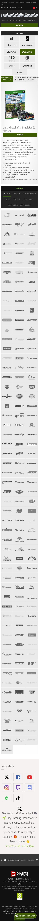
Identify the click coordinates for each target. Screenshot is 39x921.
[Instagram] (13, 8)
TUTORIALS (31, 20)
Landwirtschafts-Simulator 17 (32, 78)
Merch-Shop (4, 2)
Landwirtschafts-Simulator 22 (7, 78)
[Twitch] (16, 8)
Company (33, 2)
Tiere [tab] (31, 199)
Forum (17, 2)
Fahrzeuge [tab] (17, 193)
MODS (24, 20)
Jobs (2, 4)
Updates (22, 2)
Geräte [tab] (8, 199)
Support (28, 2)
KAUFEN (19, 25)
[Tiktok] (22, 8)
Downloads (11, 2)
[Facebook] (7, 8)
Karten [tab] (24, 199)
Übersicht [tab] (7, 193)
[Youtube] (10, 8)
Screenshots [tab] (25, 205)
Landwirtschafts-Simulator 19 (20, 78)
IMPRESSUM (30, 881)
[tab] (7, 215)
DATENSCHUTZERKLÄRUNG (19, 879)
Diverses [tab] (16, 199)
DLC (20, 20)
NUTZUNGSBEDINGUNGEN (13, 881)
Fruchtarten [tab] (13, 205)
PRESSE (19, 884)
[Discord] (19, 8)
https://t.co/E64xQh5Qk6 (19, 846)
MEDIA (15, 20)
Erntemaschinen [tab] (29, 193)
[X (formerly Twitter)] (4, 7)
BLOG (3, 20)
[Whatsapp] (2, 8)
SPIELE (9, 20)
